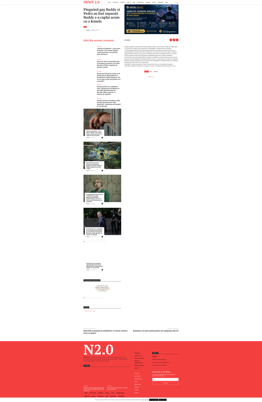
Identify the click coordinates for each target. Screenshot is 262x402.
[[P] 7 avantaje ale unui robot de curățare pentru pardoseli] (118, 376)
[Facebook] (170, 40)
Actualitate (99, 46)
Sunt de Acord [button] (163, 399)
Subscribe (165, 383)
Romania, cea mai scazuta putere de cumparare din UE (155, 331)
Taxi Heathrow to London (89, 311)
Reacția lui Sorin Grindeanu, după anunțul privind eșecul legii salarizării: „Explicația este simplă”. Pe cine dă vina (94, 265)
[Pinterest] (177, 40)
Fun (85, 26)
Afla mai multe (145, 399)
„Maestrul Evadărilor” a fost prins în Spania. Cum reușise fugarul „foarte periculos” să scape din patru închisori (94, 133)
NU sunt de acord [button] (154, 399)
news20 (88, 30)
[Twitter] (174, 40)
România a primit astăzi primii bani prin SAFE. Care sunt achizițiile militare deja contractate (94, 389)
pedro (151, 71)
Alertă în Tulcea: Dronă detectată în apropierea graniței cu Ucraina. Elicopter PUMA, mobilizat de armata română (94, 165)
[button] (176, 2)
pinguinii (156, 71)
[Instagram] (156, 389)
